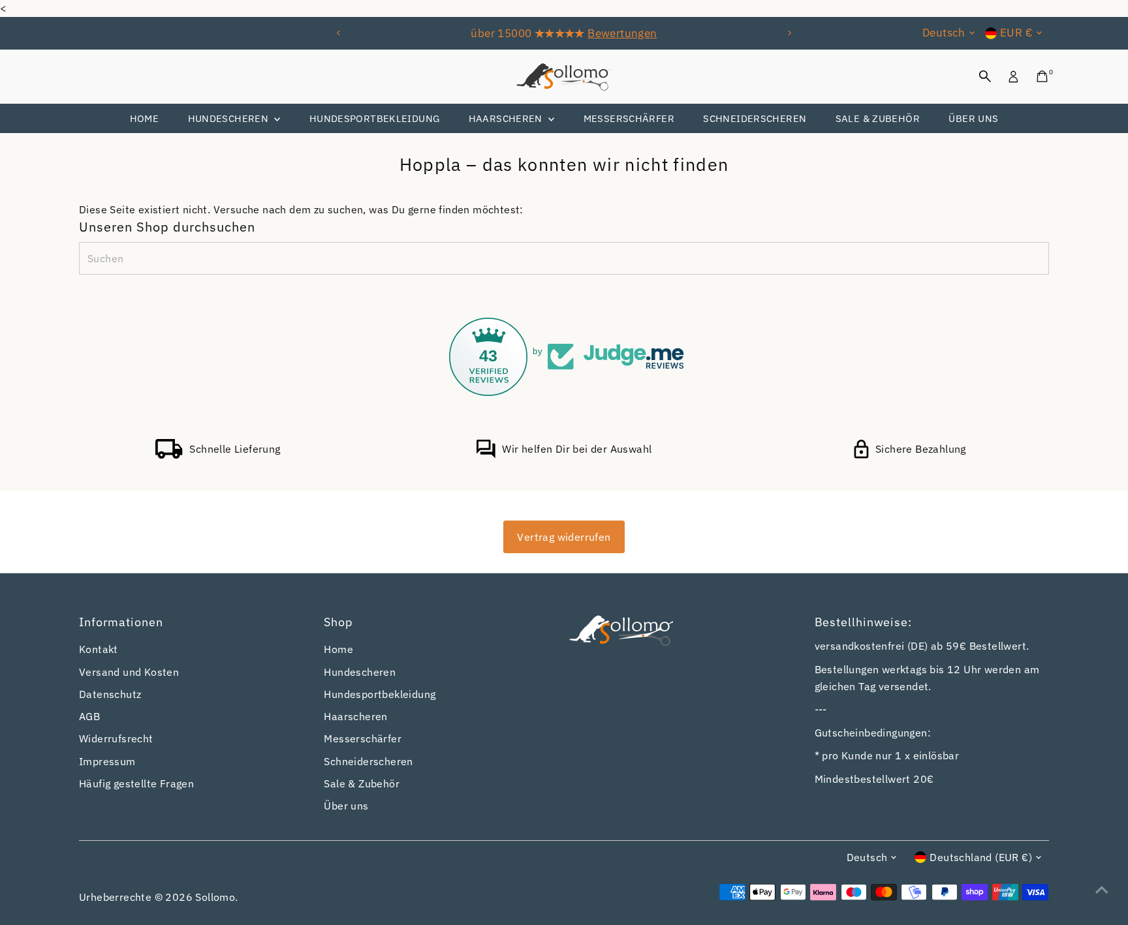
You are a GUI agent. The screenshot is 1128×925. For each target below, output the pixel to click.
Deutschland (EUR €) (981, 857)
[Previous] (338, 33)
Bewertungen (622, 33)
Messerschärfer (629, 118)
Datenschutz (110, 694)
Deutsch (943, 32)
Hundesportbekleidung (374, 118)
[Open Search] (985, 76)
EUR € (1016, 32)
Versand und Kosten (129, 671)
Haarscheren (507, 118)
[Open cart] (1042, 76)
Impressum (107, 761)
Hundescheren (230, 118)
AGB (89, 716)
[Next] (789, 33)
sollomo (215, 896)
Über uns (973, 118)
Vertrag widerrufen (563, 536)
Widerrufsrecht (116, 738)
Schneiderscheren (754, 118)
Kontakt (98, 649)
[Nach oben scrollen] (1102, 889)
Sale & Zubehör (878, 118)
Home (144, 118)
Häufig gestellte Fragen (136, 783)
